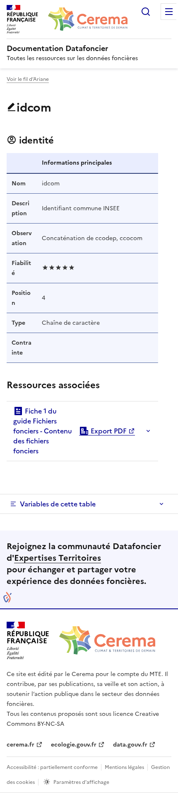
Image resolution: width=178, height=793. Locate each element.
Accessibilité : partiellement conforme (52, 767)
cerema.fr (20, 744)
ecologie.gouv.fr (73, 744)
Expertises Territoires (57, 558)
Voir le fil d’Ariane (28, 79)
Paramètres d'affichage (81, 782)
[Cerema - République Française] (107, 640)
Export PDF (108, 431)
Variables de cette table (58, 504)
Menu (169, 11)
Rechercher (145, 11)
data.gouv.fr (130, 744)
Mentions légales (124, 767)
